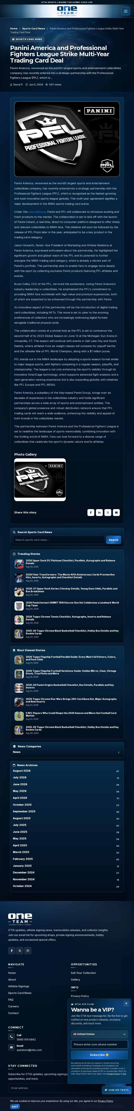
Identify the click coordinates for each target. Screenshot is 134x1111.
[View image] (40, 480)
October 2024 (22, 886)
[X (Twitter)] (19, 950)
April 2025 (20, 845)
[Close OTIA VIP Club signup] (126, 1003)
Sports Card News (33, 28)
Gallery (75, 979)
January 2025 (22, 865)
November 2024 (24, 879)
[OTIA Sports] (67, 11)
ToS (124, 1074)
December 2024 (23, 872)
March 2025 (21, 852)
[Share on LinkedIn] (99, 512)
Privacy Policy (80, 996)
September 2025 (24, 811)
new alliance (37, 211)
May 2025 (19, 838)
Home (13, 28)
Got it (15, 1106)
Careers (13, 1006)
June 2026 (20, 784)
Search (113, 539)
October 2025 (22, 804)
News (17, 752)
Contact (13, 1013)
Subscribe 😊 (99, 1054)
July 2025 (19, 825)
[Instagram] (27, 950)
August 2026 (22, 770)
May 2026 (19, 791)
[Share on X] (107, 512)
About (12, 979)
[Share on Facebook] (90, 512)
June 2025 (20, 831)
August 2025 (21, 818)
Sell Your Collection (83, 972)
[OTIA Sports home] (20, 919)
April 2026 (20, 797)
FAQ (10, 999)
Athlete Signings (18, 986)
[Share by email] (116, 512)
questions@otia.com (29, 1050)
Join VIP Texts (118, 1090)
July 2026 (19, 777)
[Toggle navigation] (125, 11)
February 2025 (23, 859)
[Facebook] (11, 950)
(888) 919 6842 (26, 1039)
